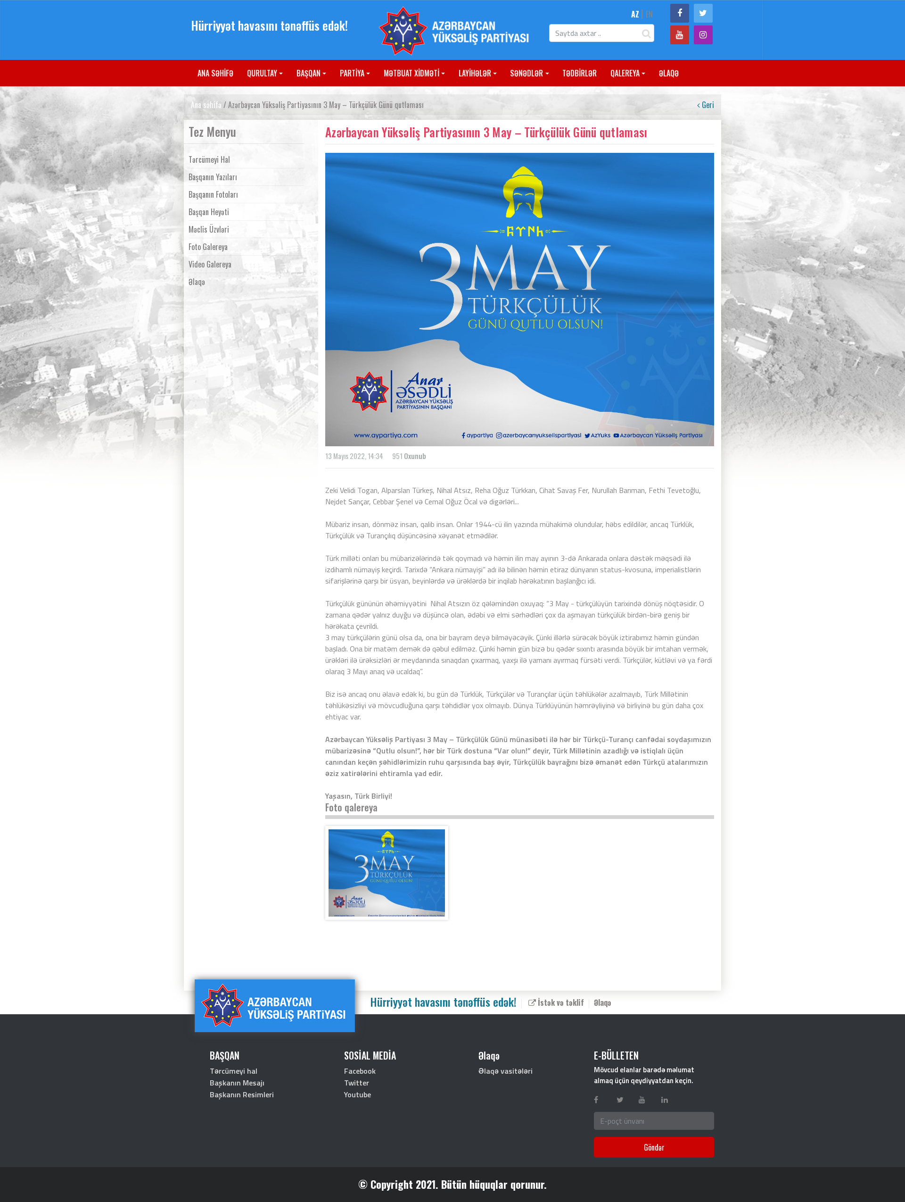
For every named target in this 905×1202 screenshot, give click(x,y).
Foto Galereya (208, 246)
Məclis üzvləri (209, 229)
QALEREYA (625, 73)
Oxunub (415, 456)
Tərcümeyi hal (209, 159)
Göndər (654, 1147)
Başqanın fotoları (213, 194)
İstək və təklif (560, 1002)
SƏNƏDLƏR (526, 73)
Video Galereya (210, 264)
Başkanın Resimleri (242, 1094)
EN (649, 14)
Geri (707, 104)
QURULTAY (262, 73)
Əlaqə (197, 281)
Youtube (357, 1094)
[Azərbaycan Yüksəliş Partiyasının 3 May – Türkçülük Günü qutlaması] (386, 873)
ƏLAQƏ (669, 73)
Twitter (356, 1082)
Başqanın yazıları (213, 177)
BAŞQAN (308, 73)
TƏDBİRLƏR (579, 73)
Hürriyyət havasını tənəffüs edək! (269, 25)
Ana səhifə (206, 104)
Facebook (360, 1071)
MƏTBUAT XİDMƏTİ (411, 73)
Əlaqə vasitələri (505, 1071)
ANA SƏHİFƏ (215, 73)
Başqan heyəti (209, 211)
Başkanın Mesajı (237, 1082)
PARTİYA (352, 73)
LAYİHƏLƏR (475, 73)
